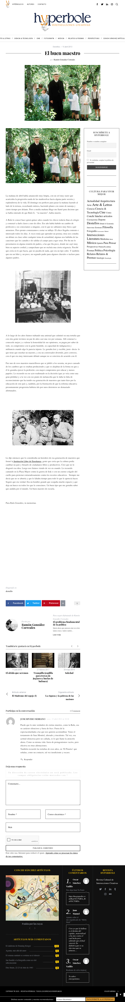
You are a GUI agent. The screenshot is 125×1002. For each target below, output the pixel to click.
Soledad (69, 673)
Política (99, 250)
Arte (89, 205)
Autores (30, 4)
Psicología (109, 250)
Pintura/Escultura (105, 247)
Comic (108, 212)
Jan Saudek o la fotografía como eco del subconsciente (21, 961)
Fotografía (92, 230)
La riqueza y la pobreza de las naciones (59, 696)
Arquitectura (107, 201)
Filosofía (108, 227)
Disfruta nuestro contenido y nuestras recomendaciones (32, 999)
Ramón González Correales (64, 59)
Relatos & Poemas (97, 255)
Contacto (42, 4)
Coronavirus (92, 219)
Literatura (93, 238)
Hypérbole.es (17, 4)
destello (9, 591)
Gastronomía (100, 231)
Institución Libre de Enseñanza (27, 461)
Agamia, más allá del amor (16, 950)
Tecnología (108, 258)
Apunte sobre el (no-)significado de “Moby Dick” (76, 919)
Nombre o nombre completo (96, 141)
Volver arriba (109, 991)
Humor (106, 231)
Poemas (90, 250)
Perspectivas (92, 246)
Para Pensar (110, 243)
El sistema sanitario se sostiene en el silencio (23, 955)
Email (89, 151)
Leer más (57, 635)
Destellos (56, 47)
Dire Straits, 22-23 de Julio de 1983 (19, 967)
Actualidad (93, 201)
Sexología (100, 257)
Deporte (101, 219)
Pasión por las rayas (32, 923)
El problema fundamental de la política (66, 623)
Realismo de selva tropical (76, 970)
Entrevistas (90, 227)
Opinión (100, 243)
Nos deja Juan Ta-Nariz (75, 890)
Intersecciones (95, 235)
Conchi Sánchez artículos (99, 216)
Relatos (91, 254)
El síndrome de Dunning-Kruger (18, 945)
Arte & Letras (102, 204)
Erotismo (98, 227)
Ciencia (90, 208)
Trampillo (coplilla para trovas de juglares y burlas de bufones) (43, 677)
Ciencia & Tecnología (96, 210)
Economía (110, 223)
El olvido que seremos (17, 673)
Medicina (104, 238)
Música (91, 243)
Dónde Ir (103, 223)
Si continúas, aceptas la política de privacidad (100, 161)
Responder (28, 759)
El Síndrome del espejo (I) (24, 694)
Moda (111, 239)
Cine (102, 212)
